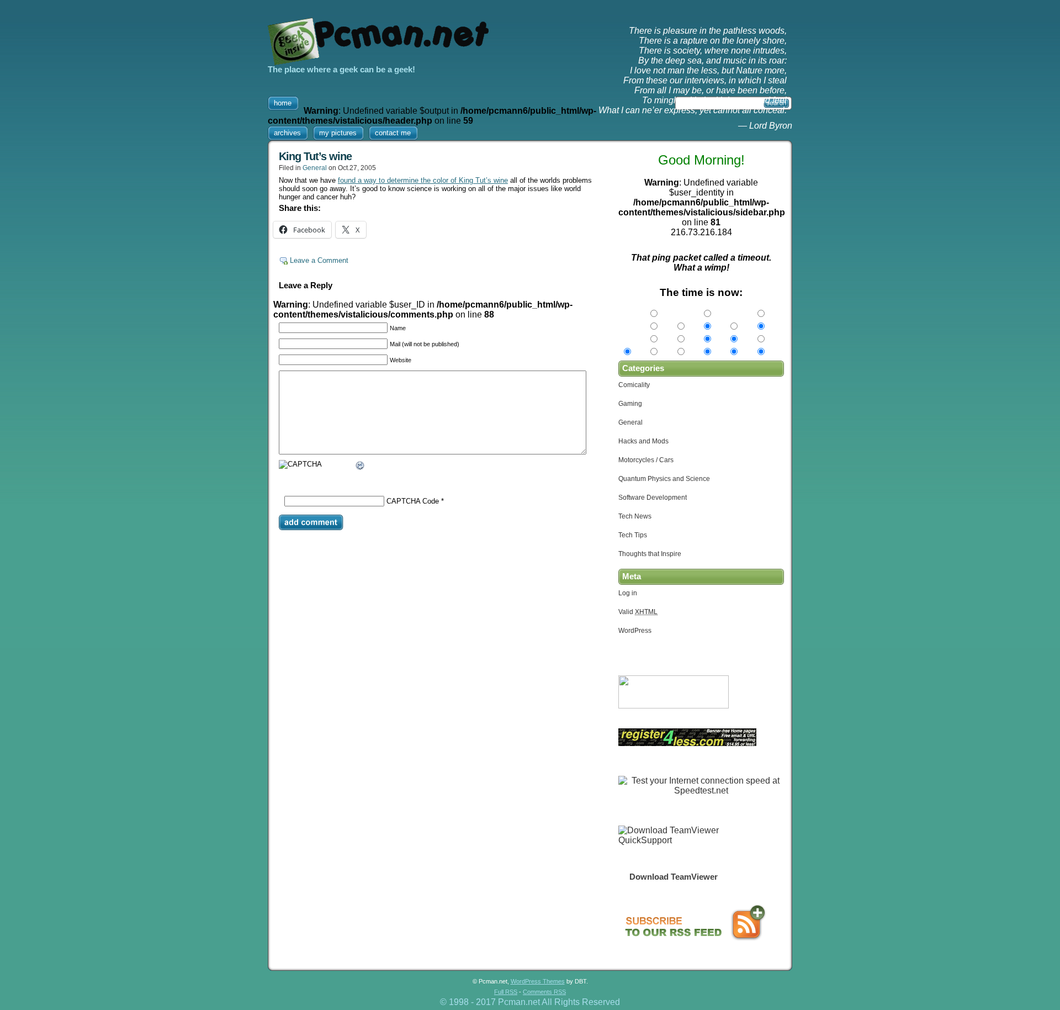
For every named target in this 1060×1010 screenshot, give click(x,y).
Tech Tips (632, 535)
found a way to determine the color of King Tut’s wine (423, 180)
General (315, 168)
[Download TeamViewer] (673, 840)
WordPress (634, 630)
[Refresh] (360, 467)
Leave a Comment (319, 260)
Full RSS (505, 991)
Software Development (652, 497)
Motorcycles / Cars (646, 460)
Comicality (634, 385)
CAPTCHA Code (412, 501)
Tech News (634, 516)
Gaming (630, 404)
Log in (627, 593)
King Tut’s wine (315, 156)
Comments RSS (544, 991)
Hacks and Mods (643, 441)
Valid (638, 612)
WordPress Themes (538, 981)
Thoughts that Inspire (649, 554)
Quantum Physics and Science (664, 479)
